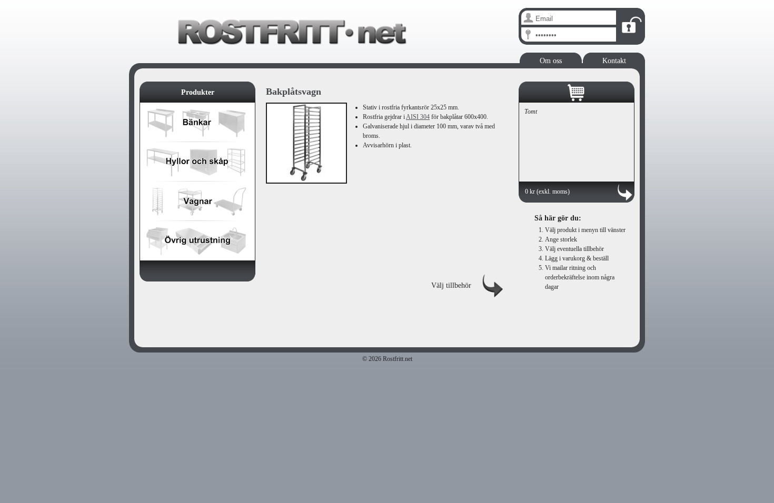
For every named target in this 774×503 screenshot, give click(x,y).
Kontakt (614, 61)
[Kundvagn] (576, 93)
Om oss (551, 61)
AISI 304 (418, 116)
